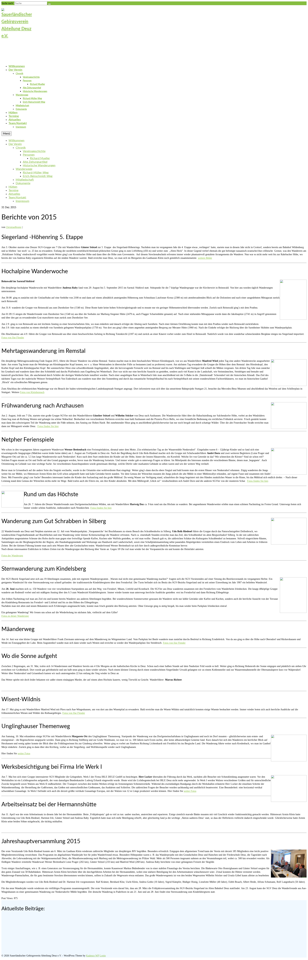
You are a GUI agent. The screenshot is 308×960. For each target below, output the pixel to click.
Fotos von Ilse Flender (12, 337)
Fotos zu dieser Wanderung (15, 616)
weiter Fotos (24, 753)
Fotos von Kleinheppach (32, 392)
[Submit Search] (49, 4)
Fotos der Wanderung (12, 555)
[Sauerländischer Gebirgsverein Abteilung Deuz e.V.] (154, 32)
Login (103, 955)
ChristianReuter (14, 227)
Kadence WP (92, 955)
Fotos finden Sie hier (47, 426)
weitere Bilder (205, 258)
